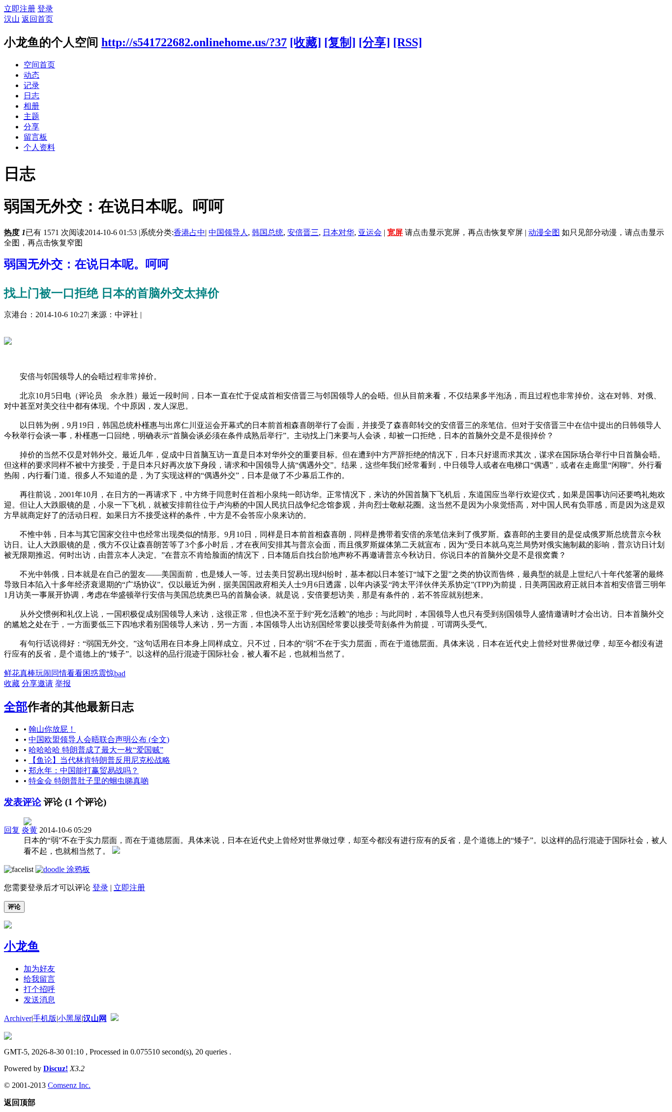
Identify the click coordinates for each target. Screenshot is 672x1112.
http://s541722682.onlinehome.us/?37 (194, 42)
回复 (12, 830)
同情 (59, 673)
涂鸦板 (77, 869)
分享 (31, 126)
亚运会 (370, 232)
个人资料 (39, 147)
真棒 (27, 673)
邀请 (45, 683)
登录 (45, 8)
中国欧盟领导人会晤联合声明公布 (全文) (99, 739)
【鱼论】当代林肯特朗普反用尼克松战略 (99, 760)
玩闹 (43, 673)
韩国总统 (267, 232)
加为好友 (39, 968)
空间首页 (39, 64)
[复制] (340, 42)
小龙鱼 (21, 946)
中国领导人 (228, 232)
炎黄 (29, 830)
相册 (31, 106)
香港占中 (189, 232)
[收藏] (305, 42)
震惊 (106, 673)
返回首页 (37, 19)
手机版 (45, 1018)
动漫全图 (544, 232)
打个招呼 (39, 989)
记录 (31, 85)
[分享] (374, 42)
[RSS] (407, 42)
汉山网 (95, 1018)
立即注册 (19, 8)
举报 (63, 683)
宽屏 (395, 232)
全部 (16, 706)
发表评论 (22, 802)
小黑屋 (70, 1018)
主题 (31, 116)
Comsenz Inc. (69, 1085)
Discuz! (55, 1068)
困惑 (90, 673)
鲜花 (12, 673)
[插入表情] (18, 869)
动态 (31, 75)
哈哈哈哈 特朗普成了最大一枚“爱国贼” (96, 750)
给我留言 (39, 979)
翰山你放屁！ (52, 729)
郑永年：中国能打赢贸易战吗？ (84, 770)
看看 (75, 673)
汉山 (12, 19)
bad (119, 673)
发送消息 (39, 999)
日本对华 (338, 232)
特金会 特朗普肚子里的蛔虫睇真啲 (89, 781)
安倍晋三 (303, 232)
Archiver (17, 1018)
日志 (31, 95)
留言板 (35, 137)
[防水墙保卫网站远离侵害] (115, 1018)
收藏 (12, 683)
